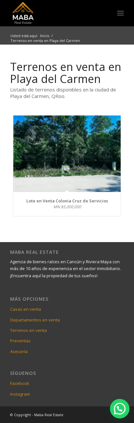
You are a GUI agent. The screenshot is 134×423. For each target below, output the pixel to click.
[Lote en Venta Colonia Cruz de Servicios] (67, 154)
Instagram (20, 394)
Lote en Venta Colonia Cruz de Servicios (67, 201)
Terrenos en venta (28, 330)
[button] (119, 408)
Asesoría (19, 351)
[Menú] (120, 13)
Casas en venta (25, 309)
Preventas (20, 341)
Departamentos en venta (35, 320)
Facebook (19, 383)
